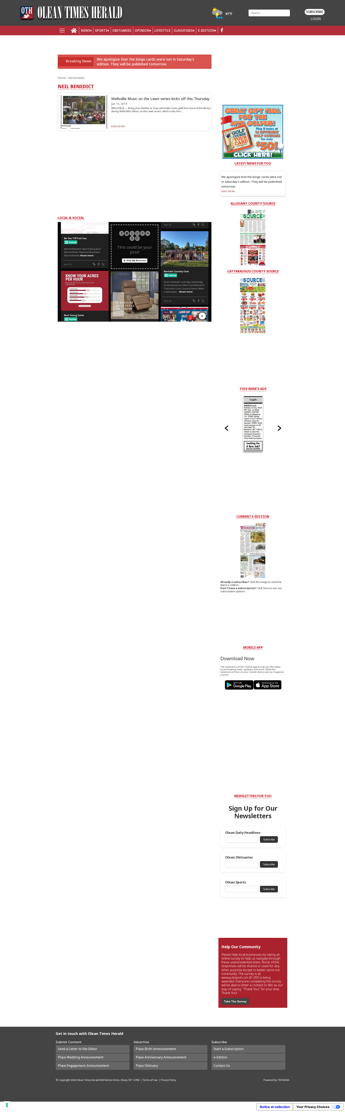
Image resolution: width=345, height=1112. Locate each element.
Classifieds (183, 30)
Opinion (142, 30)
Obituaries (121, 30)
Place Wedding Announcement (80, 1057)
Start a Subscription (229, 1049)
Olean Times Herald (88, 1080)
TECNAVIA (283, 1080)
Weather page (222, 15)
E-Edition (206, 30)
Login (316, 19)
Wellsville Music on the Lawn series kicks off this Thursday (160, 98)
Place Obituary (147, 1065)
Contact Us (222, 1065)
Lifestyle (162, 30)
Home (62, 78)
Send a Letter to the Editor (77, 1049)
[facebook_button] (221, 30)
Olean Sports (235, 882)
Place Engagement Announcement (83, 1065)
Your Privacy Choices (312, 1107)
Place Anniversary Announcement (161, 1057)
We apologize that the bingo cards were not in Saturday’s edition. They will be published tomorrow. (145, 61)
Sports (101, 30)
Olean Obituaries (239, 857)
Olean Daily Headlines (242, 833)
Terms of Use (150, 1080)
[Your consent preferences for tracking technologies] (7, 1105)
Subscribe (314, 12)
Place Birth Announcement (156, 1049)
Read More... (119, 126)
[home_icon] (74, 30)
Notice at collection (275, 1107)
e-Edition (220, 1057)
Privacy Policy (168, 1080)
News (85, 30)
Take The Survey (235, 1001)
